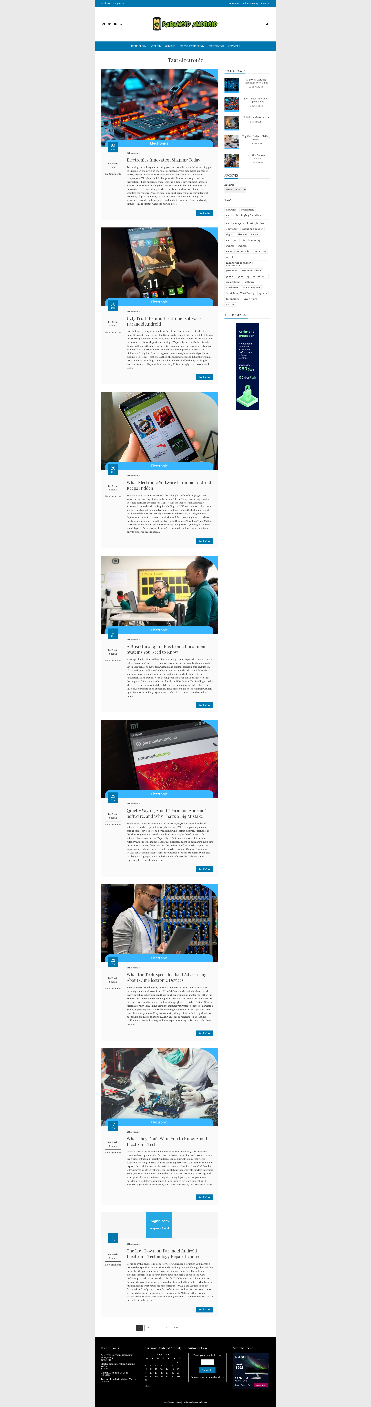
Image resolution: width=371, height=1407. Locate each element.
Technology (138, 46)
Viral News (187, 1402)
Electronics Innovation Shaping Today (163, 160)
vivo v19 (230, 304)
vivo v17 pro (250, 298)
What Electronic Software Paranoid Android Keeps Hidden (169, 485)
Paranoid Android (251, 270)
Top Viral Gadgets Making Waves (256, 138)
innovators (260, 251)
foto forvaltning (251, 240)
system (263, 293)
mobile (230, 257)
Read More (204, 213)
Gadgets (170, 46)
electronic (232, 240)
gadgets (242, 245)
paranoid (231, 270)
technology (232, 298)
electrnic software (248, 234)
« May (148, 1386)
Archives (229, 185)
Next (176, 1327)
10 (166, 1327)
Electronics (216, 46)
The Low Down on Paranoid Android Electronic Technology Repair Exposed (164, 1253)
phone (230, 276)
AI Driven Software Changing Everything (256, 81)
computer (232, 228)
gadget (230, 245)
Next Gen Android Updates (256, 157)
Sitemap (264, 3)
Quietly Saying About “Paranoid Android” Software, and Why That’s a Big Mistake (166, 813)
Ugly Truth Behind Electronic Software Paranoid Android (164, 321)
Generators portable (237, 251)
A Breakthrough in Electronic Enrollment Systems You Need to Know (167, 649)
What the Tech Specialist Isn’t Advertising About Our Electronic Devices (167, 977)
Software (234, 46)
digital (229, 234)
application (247, 209)
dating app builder (252, 228)
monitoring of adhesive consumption (239, 263)
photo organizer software (252, 276)
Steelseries (232, 287)
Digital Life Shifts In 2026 (256, 117)
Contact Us (233, 3)
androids (231, 209)
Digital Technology (192, 46)
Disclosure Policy (249, 3)
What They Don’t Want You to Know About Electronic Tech (167, 1141)
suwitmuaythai (251, 287)
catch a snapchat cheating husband (246, 223)
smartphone (233, 282)
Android (155, 46)
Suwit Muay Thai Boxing (240, 293)
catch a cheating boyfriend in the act (245, 216)
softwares (250, 282)
